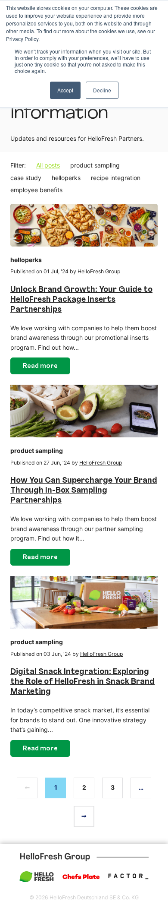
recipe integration (115, 177)
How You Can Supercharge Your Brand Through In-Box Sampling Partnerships (83, 491)
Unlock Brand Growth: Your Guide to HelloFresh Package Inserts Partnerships (81, 300)
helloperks (66, 177)
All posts (48, 165)
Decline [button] (102, 90)
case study (25, 177)
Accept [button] (65, 90)
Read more (40, 366)
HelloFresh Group (99, 271)
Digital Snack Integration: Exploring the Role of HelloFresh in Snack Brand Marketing (82, 682)
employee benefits (36, 189)
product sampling (95, 165)
